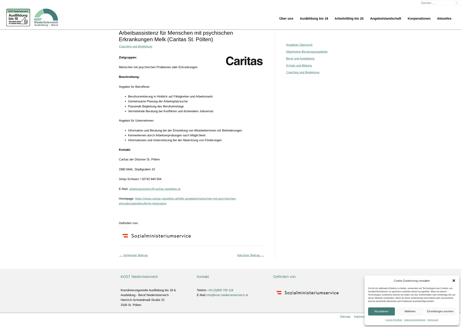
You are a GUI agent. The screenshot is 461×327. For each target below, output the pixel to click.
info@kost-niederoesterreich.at (227, 295)
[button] (454, 280)
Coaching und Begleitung (135, 46)
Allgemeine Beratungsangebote (307, 51)
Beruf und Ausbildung (300, 58)
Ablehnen (409, 311)
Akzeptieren (381, 311)
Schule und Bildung (299, 65)
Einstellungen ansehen (440, 311)
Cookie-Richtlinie (393, 320)
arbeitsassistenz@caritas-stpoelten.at (154, 189)
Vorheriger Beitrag (133, 255)
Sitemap (345, 316)
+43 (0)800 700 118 (220, 290)
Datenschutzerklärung (415, 320)
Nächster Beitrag (250, 255)
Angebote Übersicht (299, 45)
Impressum (433, 320)
